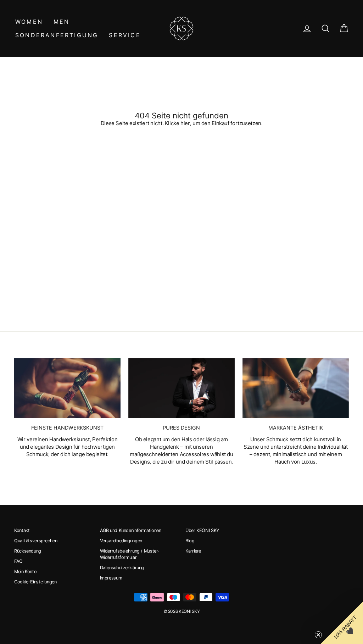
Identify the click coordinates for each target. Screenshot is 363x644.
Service (124, 35)
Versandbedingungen (121, 540)
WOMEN (29, 21)
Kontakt (21, 530)
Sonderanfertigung (56, 35)
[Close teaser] (318, 634)
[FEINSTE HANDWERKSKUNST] (67, 388)
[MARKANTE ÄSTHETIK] (295, 388)
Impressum (111, 578)
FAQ (18, 561)
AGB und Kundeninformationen (130, 530)
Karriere (193, 551)
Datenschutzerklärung (122, 567)
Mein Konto (25, 571)
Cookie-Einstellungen (35, 581)
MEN (62, 21)
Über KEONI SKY (202, 530)
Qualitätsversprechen (35, 540)
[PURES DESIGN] (181, 388)
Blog (190, 540)
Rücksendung (27, 551)
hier (185, 123)
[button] (341, 622)
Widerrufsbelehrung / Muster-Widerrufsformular (130, 554)
